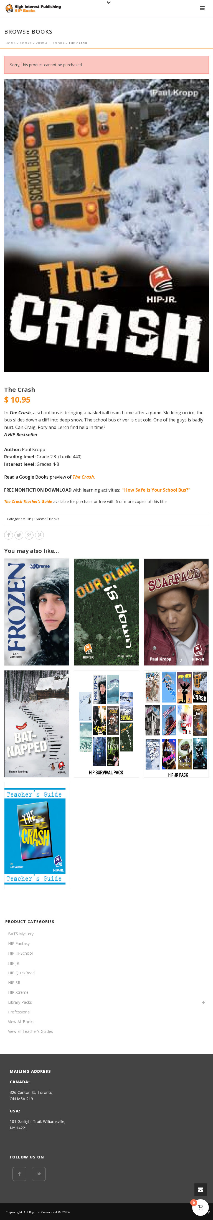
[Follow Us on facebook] (19, 1174)
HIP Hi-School (20, 953)
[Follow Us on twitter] (39, 1174)
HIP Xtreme (18, 992)
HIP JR (30, 519)
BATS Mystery (21, 933)
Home (11, 43)
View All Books (50, 43)
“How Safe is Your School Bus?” (156, 490)
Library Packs (20, 1002)
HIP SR (14, 982)
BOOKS (26, 43)
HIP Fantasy (19, 943)
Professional (19, 1012)
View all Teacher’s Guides (30, 1031)
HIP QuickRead (21, 972)
